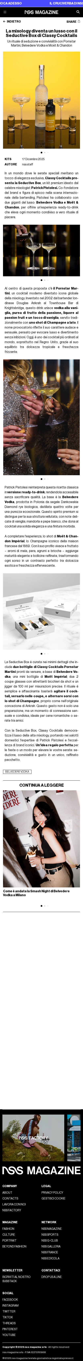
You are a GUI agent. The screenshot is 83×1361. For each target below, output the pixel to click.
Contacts (10, 1198)
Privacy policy (52, 1192)
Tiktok (7, 1317)
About (7, 1192)
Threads (9, 1323)
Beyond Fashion (14, 1246)
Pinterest (10, 1329)
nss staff (27, 164)
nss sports (50, 1234)
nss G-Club (50, 1240)
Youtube (9, 1335)
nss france (50, 1252)
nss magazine (52, 1228)
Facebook (10, 1299)
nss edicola (50, 1258)
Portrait (9, 1240)
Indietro (13, 21)
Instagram (10, 1305)
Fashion (8, 1228)
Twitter (8, 1311)
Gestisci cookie (53, 1198)
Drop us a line (52, 1277)
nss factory (11, 1210)
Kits (8, 159)
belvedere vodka (17, 771)
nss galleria (51, 1246)
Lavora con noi (14, 1204)
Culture (8, 1234)
